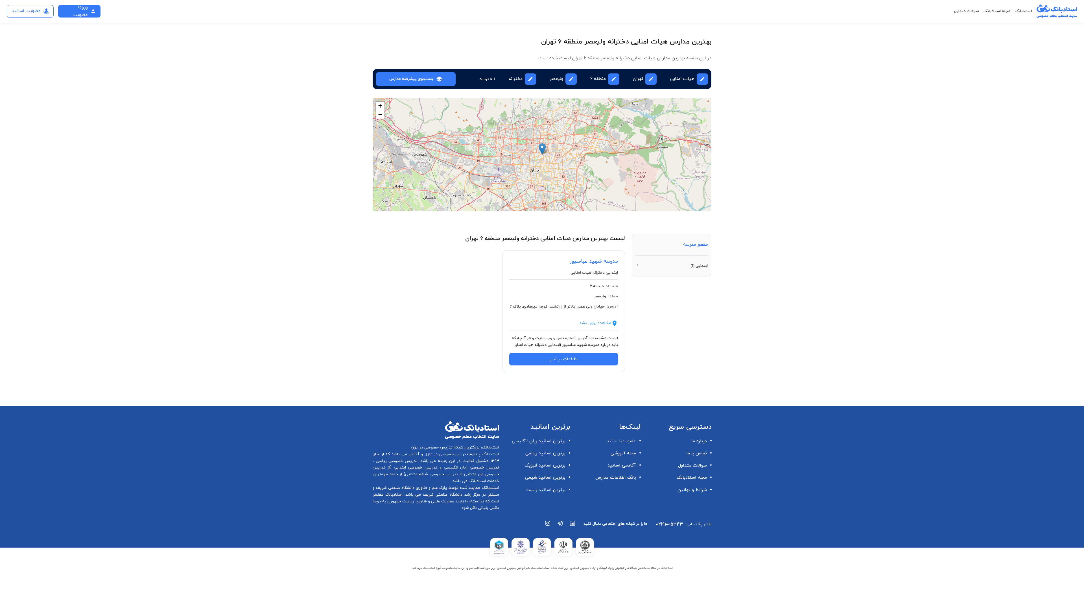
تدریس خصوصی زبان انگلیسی (470, 467)
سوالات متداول (966, 11)
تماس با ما (696, 453)
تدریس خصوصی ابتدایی (414, 467)
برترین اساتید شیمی (545, 477)
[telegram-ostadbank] (560, 526)
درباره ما (699, 441)
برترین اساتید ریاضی (545, 453)
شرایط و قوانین (692, 490)
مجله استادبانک (997, 11)
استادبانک (1023, 11)
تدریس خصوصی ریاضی (396, 461)
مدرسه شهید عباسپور (594, 261)
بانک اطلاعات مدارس (615, 477)
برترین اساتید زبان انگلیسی (538, 441)
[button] (542, 149)
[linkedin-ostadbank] (573, 526)
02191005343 (669, 524)
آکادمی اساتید (621, 465)
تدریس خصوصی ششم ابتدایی (431, 474)
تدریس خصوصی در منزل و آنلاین (437, 454)
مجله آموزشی (623, 453)
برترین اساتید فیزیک (544, 465)
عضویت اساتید (621, 441)
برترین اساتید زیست (545, 490)
